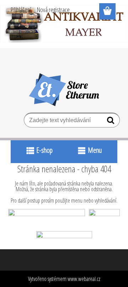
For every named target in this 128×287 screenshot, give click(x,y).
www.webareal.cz (84, 279)
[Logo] (64, 90)
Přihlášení (21, 9)
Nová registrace (53, 9)
